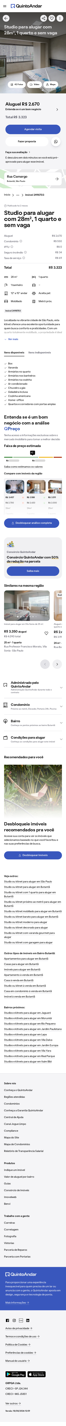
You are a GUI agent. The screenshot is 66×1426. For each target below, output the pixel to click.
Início (7, 195)
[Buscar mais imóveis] (6, 18)
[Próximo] (57, 664)
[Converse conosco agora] (56, 141)
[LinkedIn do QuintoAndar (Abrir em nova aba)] (28, 1320)
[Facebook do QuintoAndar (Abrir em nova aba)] (7, 1320)
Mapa (53, 84)
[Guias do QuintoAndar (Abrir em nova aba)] (21, 1320)
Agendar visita (33, 129)
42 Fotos (19, 84)
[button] (33, 687)
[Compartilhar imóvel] (43, 18)
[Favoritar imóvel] (51, 18)
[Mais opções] (60, 18)
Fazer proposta (27, 141)
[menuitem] (10, 195)
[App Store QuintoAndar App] (36, 1374)
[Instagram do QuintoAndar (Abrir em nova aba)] (14, 1320)
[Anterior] (45, 664)
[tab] (14, 353)
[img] (27, 605)
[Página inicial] (26, 6)
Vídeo (36, 84)
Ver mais (13, 339)
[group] (27, 622)
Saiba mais (33, 571)
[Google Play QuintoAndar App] (15, 1374)
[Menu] (4, 6)
